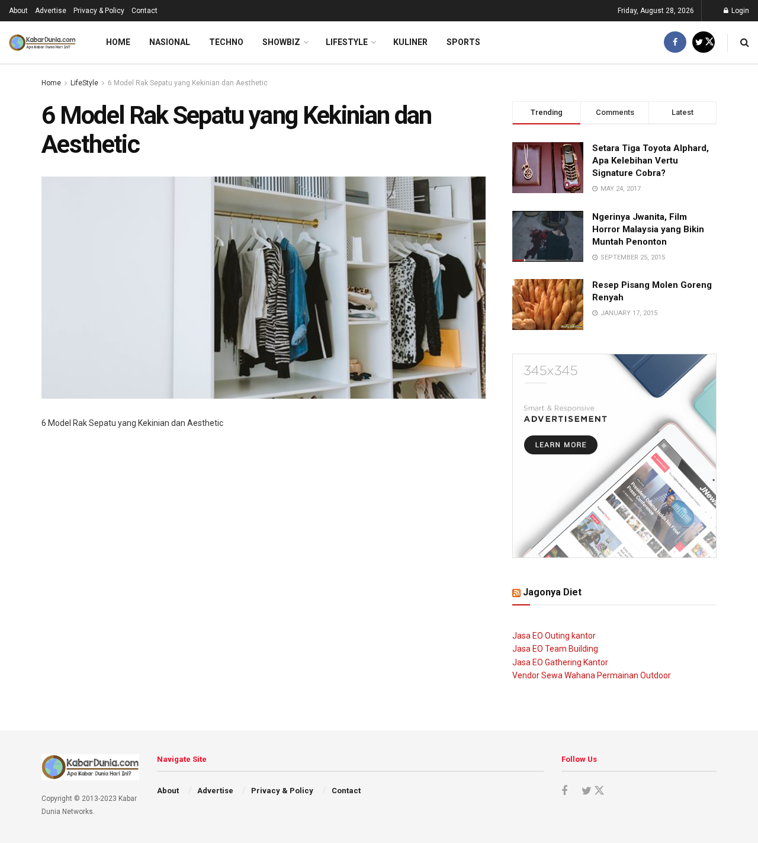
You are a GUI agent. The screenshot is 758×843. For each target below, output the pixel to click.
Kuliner (410, 42)
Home (118, 42)
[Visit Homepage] (42, 43)
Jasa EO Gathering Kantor (560, 662)
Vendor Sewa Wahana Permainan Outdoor (591, 675)
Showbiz (281, 42)
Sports (463, 42)
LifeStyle (347, 42)
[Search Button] (744, 42)
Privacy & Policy (98, 11)
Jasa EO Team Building (555, 648)
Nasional (169, 42)
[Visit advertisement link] (614, 456)
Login (739, 11)
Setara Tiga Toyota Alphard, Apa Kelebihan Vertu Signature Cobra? (650, 160)
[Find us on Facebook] (675, 42)
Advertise (50, 11)
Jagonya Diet (552, 592)
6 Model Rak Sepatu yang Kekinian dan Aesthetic (188, 83)
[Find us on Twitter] (703, 42)
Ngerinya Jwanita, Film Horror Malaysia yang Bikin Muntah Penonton (648, 229)
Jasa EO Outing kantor (554, 635)
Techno (226, 42)
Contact (144, 11)
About (18, 11)
